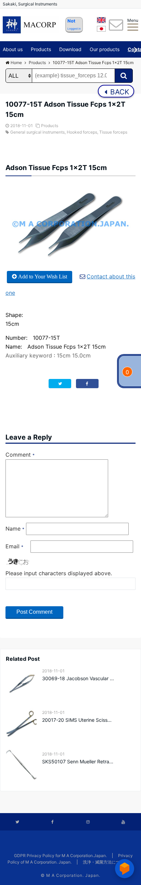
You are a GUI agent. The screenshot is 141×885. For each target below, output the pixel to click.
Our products (104, 49)
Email (14, 546)
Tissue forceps (113, 132)
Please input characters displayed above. (58, 573)
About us (13, 49)
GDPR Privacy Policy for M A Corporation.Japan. (60, 855)
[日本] (101, 30)
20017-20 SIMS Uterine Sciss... (77, 720)
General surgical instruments (37, 132)
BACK (118, 92)
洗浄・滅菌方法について (105, 862)
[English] (101, 21)
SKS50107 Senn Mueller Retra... (77, 761)
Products (41, 49)
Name (14, 528)
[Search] (124, 75)
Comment (20, 454)
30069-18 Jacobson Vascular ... (78, 678)
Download (70, 49)
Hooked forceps (82, 132)
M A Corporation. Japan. (73, 875)
